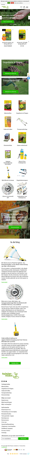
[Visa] (19, 450)
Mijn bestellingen (6, 402)
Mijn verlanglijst (6, 404)
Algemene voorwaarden (8, 426)
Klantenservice (6, 409)
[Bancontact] (21, 450)
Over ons (4, 422)
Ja (8, 2)
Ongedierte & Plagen (22, 113)
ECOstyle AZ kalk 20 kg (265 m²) (22, 43)
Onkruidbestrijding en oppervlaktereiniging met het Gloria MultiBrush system (14, 339)
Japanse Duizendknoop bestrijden (8, 163)
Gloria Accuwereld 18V (7, 197)
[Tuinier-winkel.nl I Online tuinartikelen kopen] (5, 7)
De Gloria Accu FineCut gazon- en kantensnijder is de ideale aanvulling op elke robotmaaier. (14, 264)
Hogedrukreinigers (22, 180)
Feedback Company (7, 428)
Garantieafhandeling (7, 424)
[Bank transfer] (24, 450)
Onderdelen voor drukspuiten (22, 197)
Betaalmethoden (6, 414)
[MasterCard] (17, 450)
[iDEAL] (14, 450)
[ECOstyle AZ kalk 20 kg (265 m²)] (22, 34)
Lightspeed (4, 447)
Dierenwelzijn (8, 145)
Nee (12, 2)
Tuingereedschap (22, 129)
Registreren (4, 400)
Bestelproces (5, 418)
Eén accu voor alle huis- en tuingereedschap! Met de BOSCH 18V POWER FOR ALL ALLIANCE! (14, 302)
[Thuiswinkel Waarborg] (8, 450)
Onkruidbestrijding (8, 21)
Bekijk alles (15, 363)
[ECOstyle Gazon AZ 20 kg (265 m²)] (7, 34)
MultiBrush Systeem (8, 180)
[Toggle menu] (27, 7)
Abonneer (23, 438)
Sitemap (3, 432)
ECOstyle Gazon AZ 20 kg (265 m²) (7, 43)
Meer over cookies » (18, 2)
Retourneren (5, 420)
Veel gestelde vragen (7, 416)
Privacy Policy (5, 430)
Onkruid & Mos (8, 129)
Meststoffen (7, 113)
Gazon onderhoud (22, 145)
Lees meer (4, 282)
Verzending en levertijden (9, 411)
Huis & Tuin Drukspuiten (22, 162)
